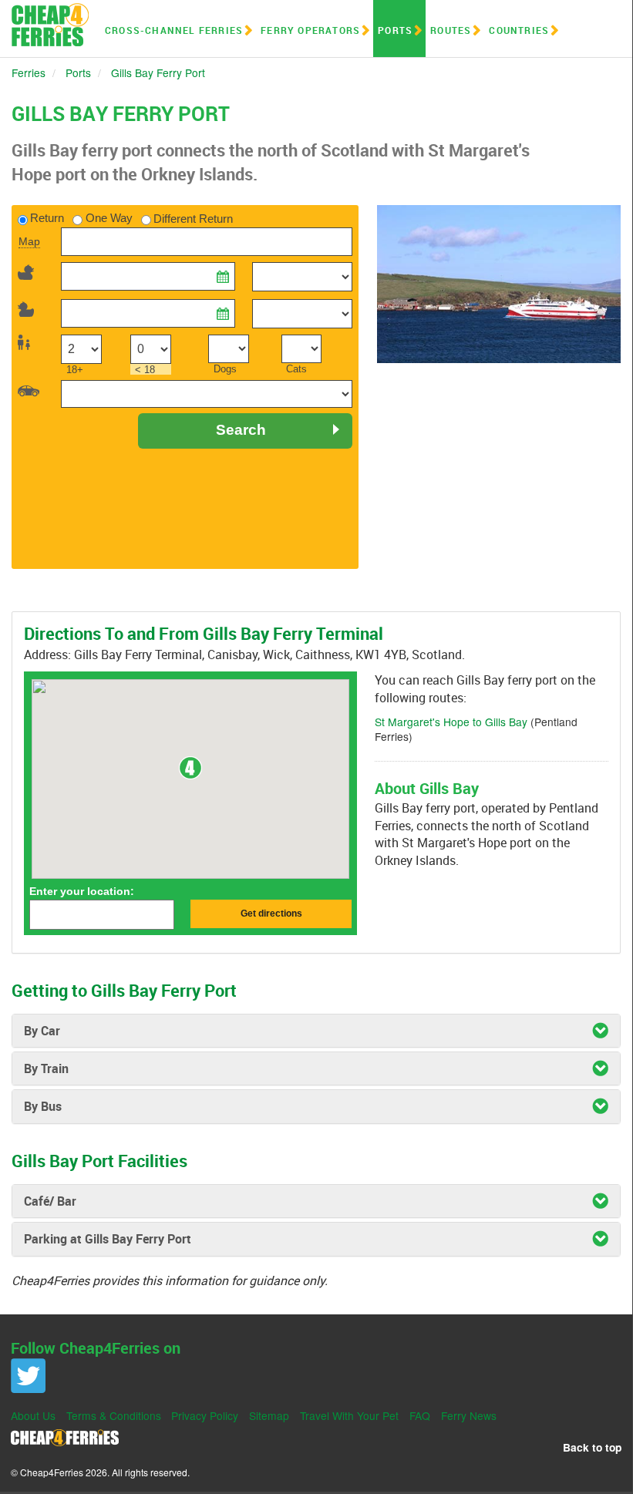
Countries (519, 30)
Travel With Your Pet (349, 1415)
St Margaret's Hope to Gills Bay (451, 721)
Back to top (592, 1447)
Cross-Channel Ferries (174, 30)
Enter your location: (81, 891)
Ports (395, 30)
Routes (450, 30)
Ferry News (469, 1415)
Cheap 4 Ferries (50, 24)
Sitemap (269, 1415)
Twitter (28, 1375)
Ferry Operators (310, 30)
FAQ (419, 1415)
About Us (33, 1415)
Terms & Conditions (113, 1415)
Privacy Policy (204, 1415)
